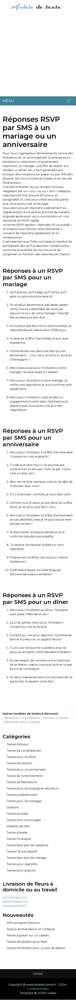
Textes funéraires (19, 839)
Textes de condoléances (24, 750)
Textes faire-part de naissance (27, 845)
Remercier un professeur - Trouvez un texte (36, 718)
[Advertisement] (38, 56)
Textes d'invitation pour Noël (27, 941)
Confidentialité (38, 989)
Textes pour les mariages (24, 801)
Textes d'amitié (17, 832)
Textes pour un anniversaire (26, 769)
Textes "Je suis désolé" (22, 851)
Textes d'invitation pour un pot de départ (36, 948)
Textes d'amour (18, 744)
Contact (38, 973)
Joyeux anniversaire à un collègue (31, 929)
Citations (13, 807)
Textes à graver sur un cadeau (28, 935)
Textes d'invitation (19, 763)
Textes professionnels (22, 794)
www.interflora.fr (14, 905)
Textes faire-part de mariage (26, 857)
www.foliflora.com (15, 901)
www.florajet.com (15, 897)
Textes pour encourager (24, 820)
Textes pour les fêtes (21, 757)
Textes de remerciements (25, 776)
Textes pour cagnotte (22, 864)
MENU (8, 101)
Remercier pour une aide (22, 722)
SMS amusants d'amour (23, 922)
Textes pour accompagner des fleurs (33, 788)
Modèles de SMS (18, 826)
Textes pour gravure (21, 870)
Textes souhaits (17, 813)
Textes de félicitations (22, 782)
